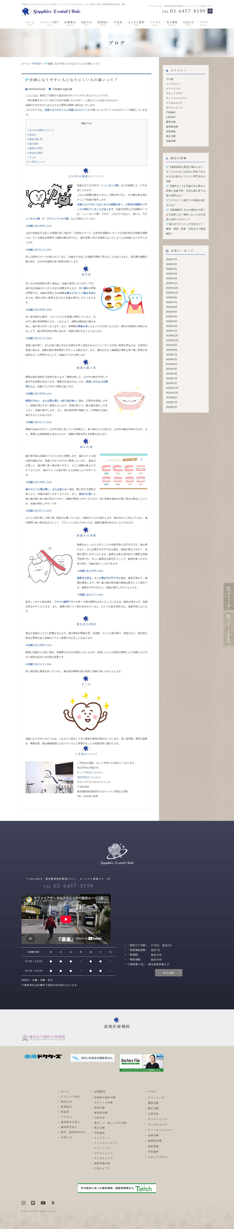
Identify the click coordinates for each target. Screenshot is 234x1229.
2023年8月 (171, 397)
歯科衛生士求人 (70, 1122)
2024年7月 (171, 354)
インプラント (173, 83)
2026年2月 (171, 278)
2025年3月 (171, 321)
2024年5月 (171, 364)
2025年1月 (171, 330)
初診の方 (86, 23)
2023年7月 (171, 402)
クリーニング (173, 88)
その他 (169, 79)
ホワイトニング (174, 107)
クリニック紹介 (49, 23)
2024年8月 (171, 349)
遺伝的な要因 (35, 153)
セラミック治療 (103, 1102)
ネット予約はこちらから (90, 772)
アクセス (155, 23)
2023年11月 (172, 392)
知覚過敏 (171, 131)
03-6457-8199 (68, 887)
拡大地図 (168, 972)
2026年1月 (171, 283)
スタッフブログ (174, 93)
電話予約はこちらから (89, 777)
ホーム (30, 23)
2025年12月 (172, 288)
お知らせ (188, 23)
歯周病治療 (172, 126)
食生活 (31, 134)
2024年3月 (171, 373)
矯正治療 (171, 136)
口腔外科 (171, 117)
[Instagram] (210, 11)
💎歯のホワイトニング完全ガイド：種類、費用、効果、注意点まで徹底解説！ (186, 229)
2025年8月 (171, 297)
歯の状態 (32, 143)
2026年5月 (171, 264)
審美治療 (171, 121)
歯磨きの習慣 (35, 148)
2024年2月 (171, 378)
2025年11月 (172, 292)
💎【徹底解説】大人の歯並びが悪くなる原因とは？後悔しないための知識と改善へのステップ (186, 214)
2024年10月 (172, 340)
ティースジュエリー (177, 98)
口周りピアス (102, 1168)
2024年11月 (172, 335)
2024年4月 (171, 369)
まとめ (31, 157)
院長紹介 (103, 23)
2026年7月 (171, 259)
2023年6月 (171, 407)
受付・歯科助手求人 (73, 1132)
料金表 (118, 23)
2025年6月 (171, 307)
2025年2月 (171, 326)
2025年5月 (171, 311)
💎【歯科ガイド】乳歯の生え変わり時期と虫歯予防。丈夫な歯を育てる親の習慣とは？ (186, 191)
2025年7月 (171, 302)
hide (89, 123)
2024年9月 (171, 345)
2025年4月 (171, 316)
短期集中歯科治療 (105, 1097)
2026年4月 (171, 269)
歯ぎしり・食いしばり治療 (110, 1122)
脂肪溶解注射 (102, 1163)
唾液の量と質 (35, 139)
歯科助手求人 (69, 1127)
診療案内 (70, 23)
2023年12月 (172, 388)
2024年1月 (171, 383)
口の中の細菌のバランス (40, 130)
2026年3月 (171, 273)
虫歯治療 (67, 89)
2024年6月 (171, 359)
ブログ (203, 23)
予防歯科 (36, 63)
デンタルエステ (174, 102)
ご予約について (36, 162)
